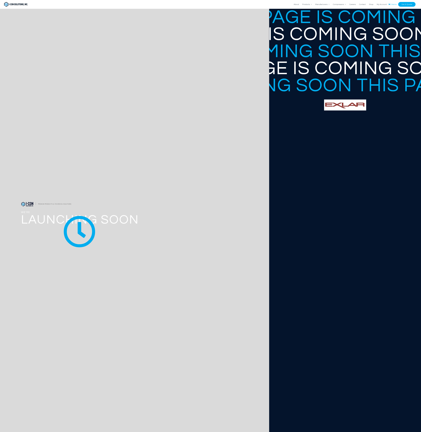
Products (306, 4)
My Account (382, 4)
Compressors (338, 4)
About (296, 4)
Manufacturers (321, 4)
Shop (371, 4)
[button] (407, 4)
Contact (362, 4)
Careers (352, 4)
